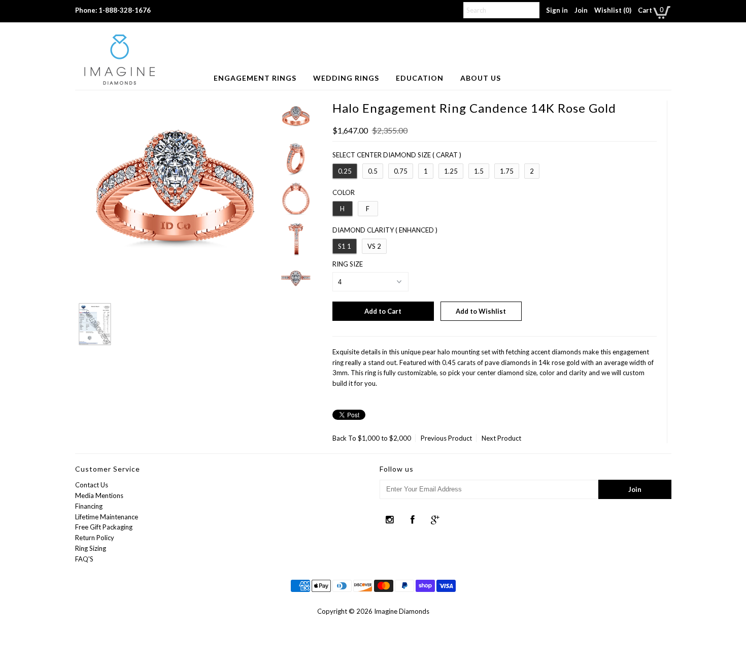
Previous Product (446, 438)
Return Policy (94, 538)
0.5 (373, 171)
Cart (645, 10)
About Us (480, 78)
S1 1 (344, 246)
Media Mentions (99, 495)
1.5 (479, 171)
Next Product (501, 438)
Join (581, 10)
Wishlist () (612, 10)
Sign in (557, 10)
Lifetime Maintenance (106, 517)
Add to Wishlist (481, 311)
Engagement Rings (255, 78)
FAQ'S (84, 559)
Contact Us (91, 485)
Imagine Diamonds (401, 611)
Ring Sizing (90, 548)
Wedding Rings (346, 78)
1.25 (451, 171)
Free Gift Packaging (103, 527)
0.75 (401, 171)
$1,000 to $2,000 (384, 438)
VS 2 (374, 246)
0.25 (345, 171)
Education (420, 78)
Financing (89, 506)
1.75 (507, 171)
